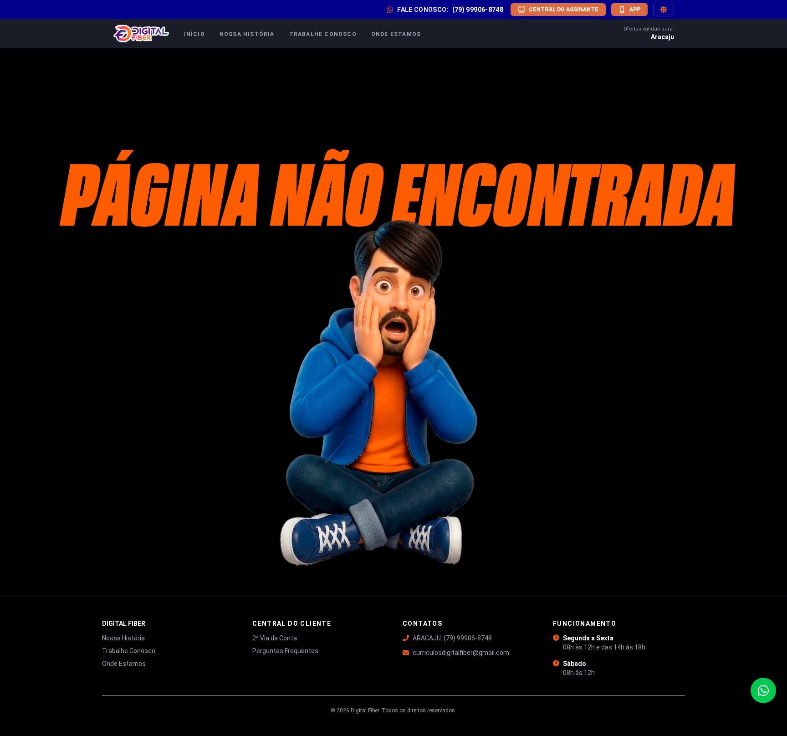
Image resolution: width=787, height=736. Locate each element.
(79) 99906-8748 (477, 9)
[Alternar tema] (663, 9)
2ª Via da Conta (274, 638)
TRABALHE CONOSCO (323, 34)
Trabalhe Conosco (128, 650)
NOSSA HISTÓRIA (247, 34)
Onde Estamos (124, 663)
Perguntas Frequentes (285, 650)
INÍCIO (194, 34)
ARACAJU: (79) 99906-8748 (452, 638)
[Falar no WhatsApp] (763, 690)
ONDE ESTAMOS (396, 34)
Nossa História (123, 638)
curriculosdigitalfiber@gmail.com (461, 652)
